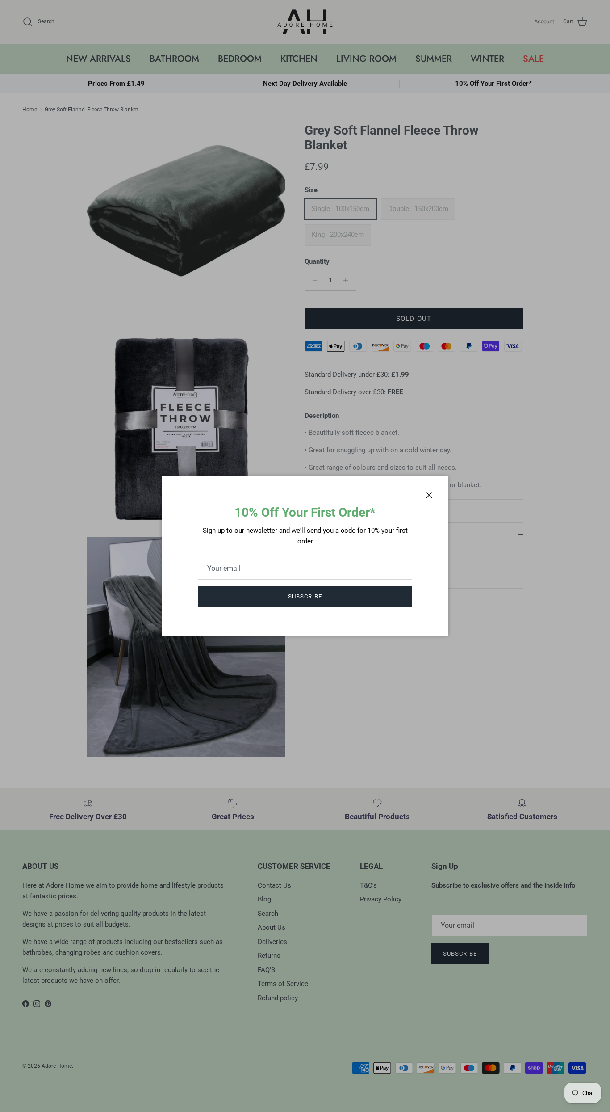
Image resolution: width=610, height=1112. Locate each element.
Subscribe (305, 596)
